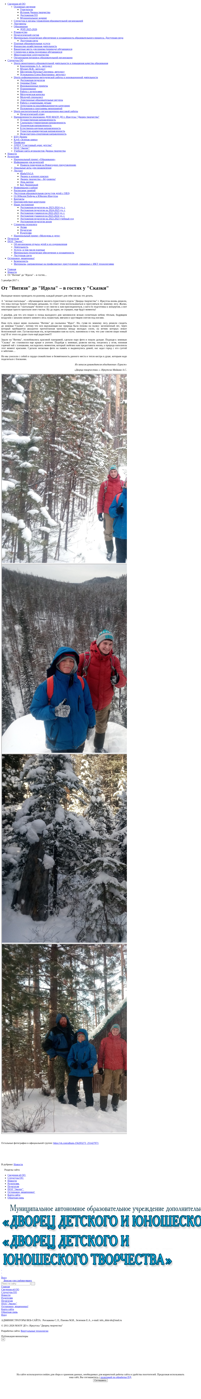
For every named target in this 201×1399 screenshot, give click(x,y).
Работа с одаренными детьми (35, 102)
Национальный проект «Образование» (34, 159)
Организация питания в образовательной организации (43, 57)
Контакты (19, 199)
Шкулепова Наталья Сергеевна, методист (42, 71)
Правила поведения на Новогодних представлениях (48, 165)
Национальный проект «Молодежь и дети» (37, 235)
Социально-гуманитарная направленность (43, 122)
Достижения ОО (29, 15)
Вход (4, 1277)
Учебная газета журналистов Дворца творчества (40, 151)
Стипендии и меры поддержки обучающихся (38, 52)
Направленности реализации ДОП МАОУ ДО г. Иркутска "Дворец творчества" (56, 117)
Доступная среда (29, 40)
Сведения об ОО (16, 4)
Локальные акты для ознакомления (32, 167)
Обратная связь (9, 1312)
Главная (5, 1286)
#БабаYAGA (26, 173)
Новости (12, 153)
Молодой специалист (31, 97)
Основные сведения (24, 6)
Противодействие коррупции (29, 201)
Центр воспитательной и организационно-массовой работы (46, 111)
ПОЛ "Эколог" (22, 148)
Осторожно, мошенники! (21, 258)
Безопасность (21, 261)
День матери (27, 182)
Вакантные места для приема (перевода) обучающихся (43, 49)
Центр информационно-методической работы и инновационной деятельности (56, 77)
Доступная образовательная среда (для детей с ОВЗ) (42, 193)
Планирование (28, 88)
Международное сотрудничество (31, 54)
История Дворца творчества (35, 12)
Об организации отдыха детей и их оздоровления (40, 244)
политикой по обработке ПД (115, 1377)
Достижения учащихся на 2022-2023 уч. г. (42, 213)
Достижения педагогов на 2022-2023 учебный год (47, 218)
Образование (21, 26)
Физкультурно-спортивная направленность (43, 134)
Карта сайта (7, 1309)
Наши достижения (24, 204)
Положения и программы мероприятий (41, 108)
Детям (23, 227)
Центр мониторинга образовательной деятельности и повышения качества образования (61, 63)
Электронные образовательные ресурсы (41, 100)
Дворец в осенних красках (34, 176)
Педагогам (26, 230)
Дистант (18, 170)
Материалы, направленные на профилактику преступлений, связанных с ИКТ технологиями (64, 264)
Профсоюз (19, 142)
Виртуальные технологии (34, 1331)
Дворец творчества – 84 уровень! (38, 179)
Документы (20, 23)
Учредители (26, 9)
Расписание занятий (24, 190)
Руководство (20, 32)
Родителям (13, 156)
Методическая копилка (32, 94)
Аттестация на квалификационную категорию (45, 105)
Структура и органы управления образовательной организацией (48, 20)
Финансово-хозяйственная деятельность (35, 46)
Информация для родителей (29, 162)
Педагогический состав (26, 35)
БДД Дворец (20, 136)
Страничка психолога (25, 224)
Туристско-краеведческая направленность (42, 131)
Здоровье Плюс (28, 83)
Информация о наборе (26, 187)
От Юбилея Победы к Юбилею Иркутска (36, 196)
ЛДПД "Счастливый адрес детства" (33, 145)
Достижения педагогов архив (36, 221)
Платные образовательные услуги (32, 43)
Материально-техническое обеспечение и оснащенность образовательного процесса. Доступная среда (68, 37)
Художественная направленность (38, 119)
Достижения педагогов (32, 80)
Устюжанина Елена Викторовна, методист (43, 74)
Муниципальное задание (33, 18)
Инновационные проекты (34, 86)
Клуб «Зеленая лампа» (26, 139)
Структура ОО (15, 60)
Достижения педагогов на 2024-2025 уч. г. (42, 210)
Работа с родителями (31, 91)
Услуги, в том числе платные (29, 249)
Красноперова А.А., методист (36, 66)
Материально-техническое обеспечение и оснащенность (44, 252)
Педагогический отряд (32, 114)
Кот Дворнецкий (29, 184)
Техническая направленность (36, 125)
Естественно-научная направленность (40, 128)
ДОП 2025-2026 (28, 29)
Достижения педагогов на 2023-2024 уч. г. (42, 207)
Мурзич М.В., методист (32, 69)
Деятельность (21, 247)
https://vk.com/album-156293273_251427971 (76, 1143)
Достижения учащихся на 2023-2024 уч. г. (42, 216)
